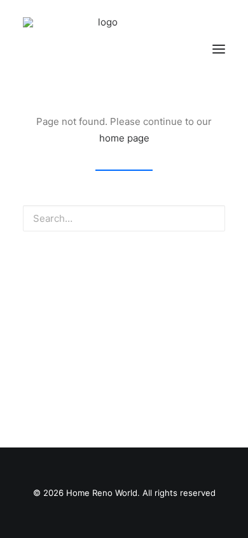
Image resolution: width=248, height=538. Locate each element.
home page (124, 138)
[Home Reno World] (102, 49)
